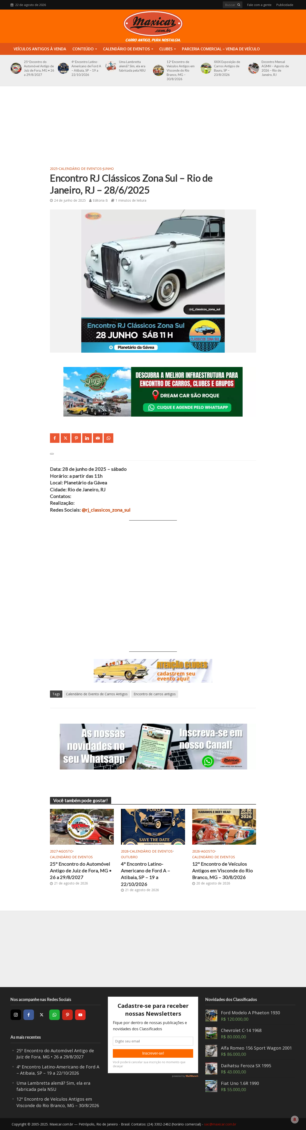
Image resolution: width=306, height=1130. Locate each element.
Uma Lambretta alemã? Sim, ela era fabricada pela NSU (132, 66)
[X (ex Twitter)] (41, 1015)
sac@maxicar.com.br (220, 1124)
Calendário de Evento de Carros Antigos (97, 694)
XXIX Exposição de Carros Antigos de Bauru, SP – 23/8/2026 (227, 68)
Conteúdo (83, 49)
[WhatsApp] (54, 1015)
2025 (54, 168)
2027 (54, 851)
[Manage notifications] (295, 1119)
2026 (125, 851)
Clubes (166, 49)
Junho (108, 168)
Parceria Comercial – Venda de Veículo (221, 49)
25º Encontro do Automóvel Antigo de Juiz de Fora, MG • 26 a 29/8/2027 (39, 68)
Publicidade (284, 5)
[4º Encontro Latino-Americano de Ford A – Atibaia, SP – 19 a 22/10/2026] (62, 68)
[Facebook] (28, 1015)
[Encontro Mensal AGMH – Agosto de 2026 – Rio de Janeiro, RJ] (252, 68)
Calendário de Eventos (126, 49)
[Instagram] (16, 1015)
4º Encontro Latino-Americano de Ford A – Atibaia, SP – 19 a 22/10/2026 (86, 68)
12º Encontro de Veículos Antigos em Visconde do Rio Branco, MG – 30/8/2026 (181, 70)
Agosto (66, 851)
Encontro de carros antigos (155, 694)
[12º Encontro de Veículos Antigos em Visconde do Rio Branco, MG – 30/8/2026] (157, 70)
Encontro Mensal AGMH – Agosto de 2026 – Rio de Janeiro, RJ (275, 68)
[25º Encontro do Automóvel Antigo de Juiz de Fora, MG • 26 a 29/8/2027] (15, 68)
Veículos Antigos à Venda (40, 49)
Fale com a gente (259, 5)
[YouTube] (80, 1015)
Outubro (129, 857)
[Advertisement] (153, 129)
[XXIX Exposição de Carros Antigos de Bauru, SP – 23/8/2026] (205, 68)
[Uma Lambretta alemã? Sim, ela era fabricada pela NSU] (110, 66)
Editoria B (100, 200)
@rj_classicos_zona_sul (106, 510)
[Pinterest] (67, 1015)
